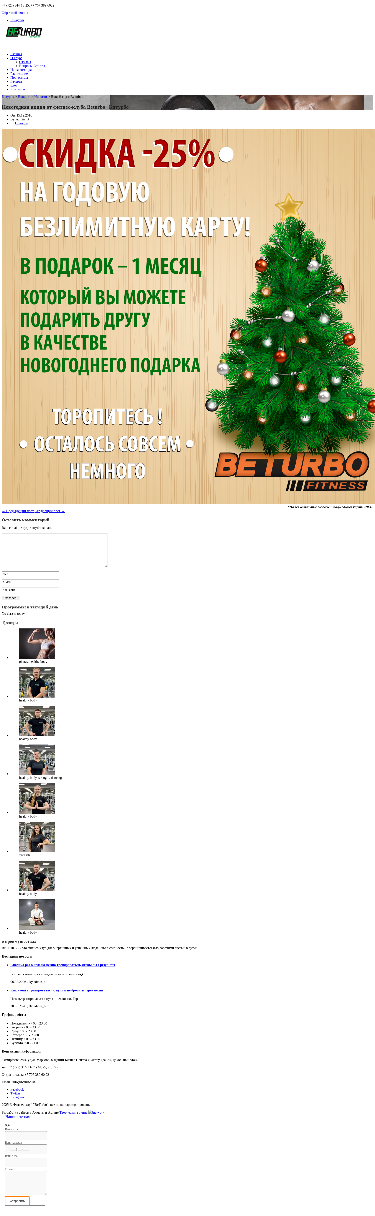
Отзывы (25, 62)
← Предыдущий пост (18, 511)
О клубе (16, 58)
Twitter (15, 1093)
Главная (16, 54)
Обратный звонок (15, 13)
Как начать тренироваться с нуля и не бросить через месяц (56, 990)
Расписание (19, 73)
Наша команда (21, 70)
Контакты (17, 89)
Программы (19, 77)
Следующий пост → (50, 511)
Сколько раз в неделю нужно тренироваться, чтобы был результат (62, 965)
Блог (13, 85)
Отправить (17, 1201)
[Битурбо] (23, 36)
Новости (21, 123)
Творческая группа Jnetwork (81, 1112)
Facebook (17, 1089)
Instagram (17, 20)
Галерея (16, 81)
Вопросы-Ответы (32, 66)
